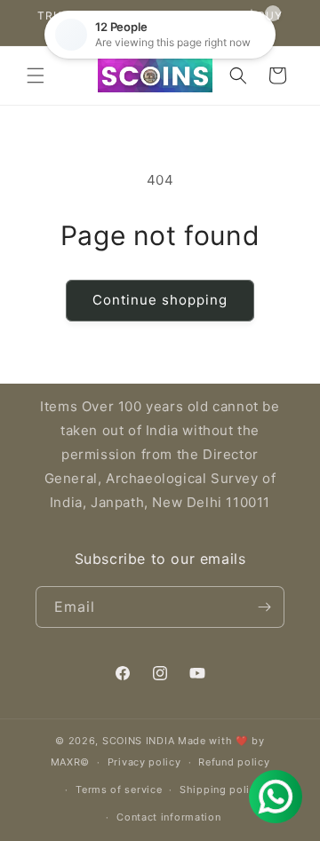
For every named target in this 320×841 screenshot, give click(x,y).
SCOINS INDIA (138, 740)
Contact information (168, 817)
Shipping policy (221, 789)
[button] (35, 75)
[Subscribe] (264, 607)
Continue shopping (160, 299)
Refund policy (233, 762)
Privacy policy (144, 762)
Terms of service (119, 789)
